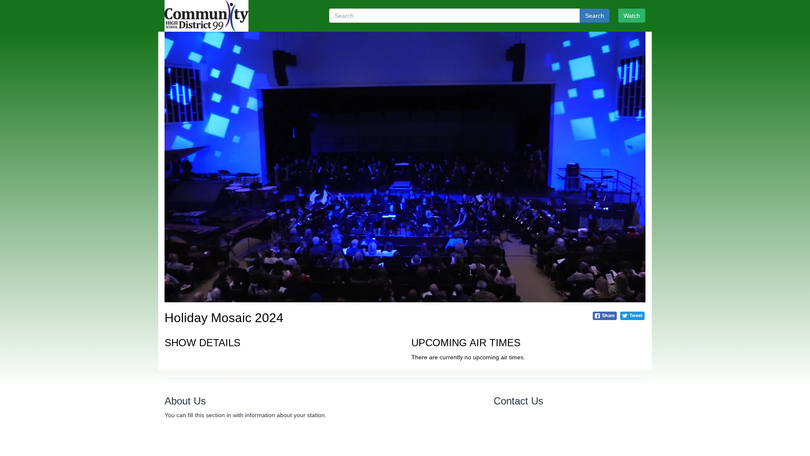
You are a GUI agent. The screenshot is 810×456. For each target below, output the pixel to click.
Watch (632, 15)
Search (594, 15)
